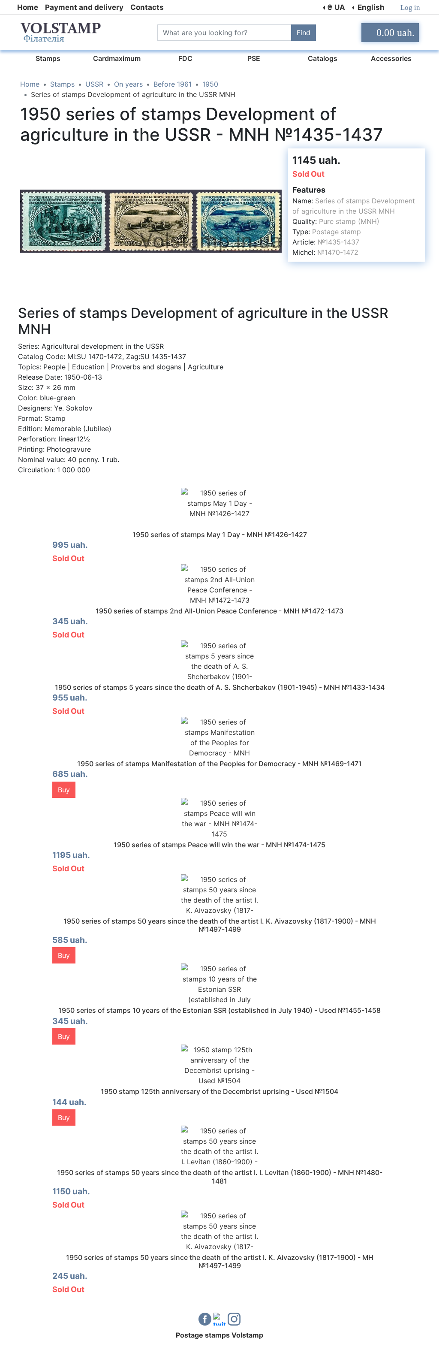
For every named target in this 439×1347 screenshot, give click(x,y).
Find (303, 32)
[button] (274, 156)
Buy (64, 789)
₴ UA (336, 7)
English (370, 7)
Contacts (147, 7)
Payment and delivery (84, 7)
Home (27, 7)
